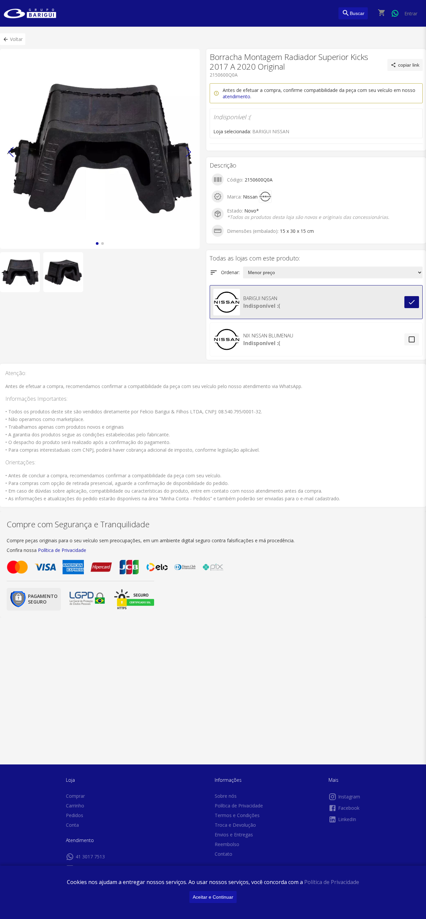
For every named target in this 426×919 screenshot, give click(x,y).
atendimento (236, 96)
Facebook (348, 808)
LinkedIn (347, 819)
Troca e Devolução (235, 825)
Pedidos (74, 815)
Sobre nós (226, 796)
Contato (223, 854)
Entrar (410, 13)
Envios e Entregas (234, 834)
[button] (12, 39)
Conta (72, 825)
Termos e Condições (237, 815)
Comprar (75, 796)
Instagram (349, 796)
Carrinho (75, 805)
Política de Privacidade (331, 882)
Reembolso (227, 844)
